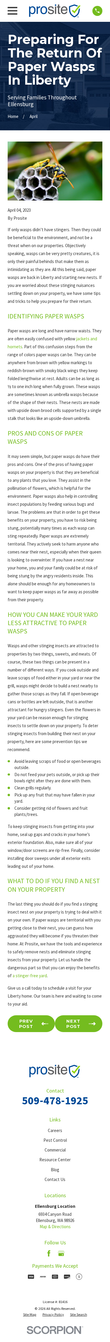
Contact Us (55, 1179)
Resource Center (55, 1159)
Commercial (55, 1150)
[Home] (55, 10)
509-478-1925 (55, 1100)
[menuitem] (29, 1314)
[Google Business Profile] (61, 1253)
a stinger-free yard (30, 975)
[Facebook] (49, 1253)
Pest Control (55, 1140)
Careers (55, 1130)
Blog (55, 1169)
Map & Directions (55, 1226)
